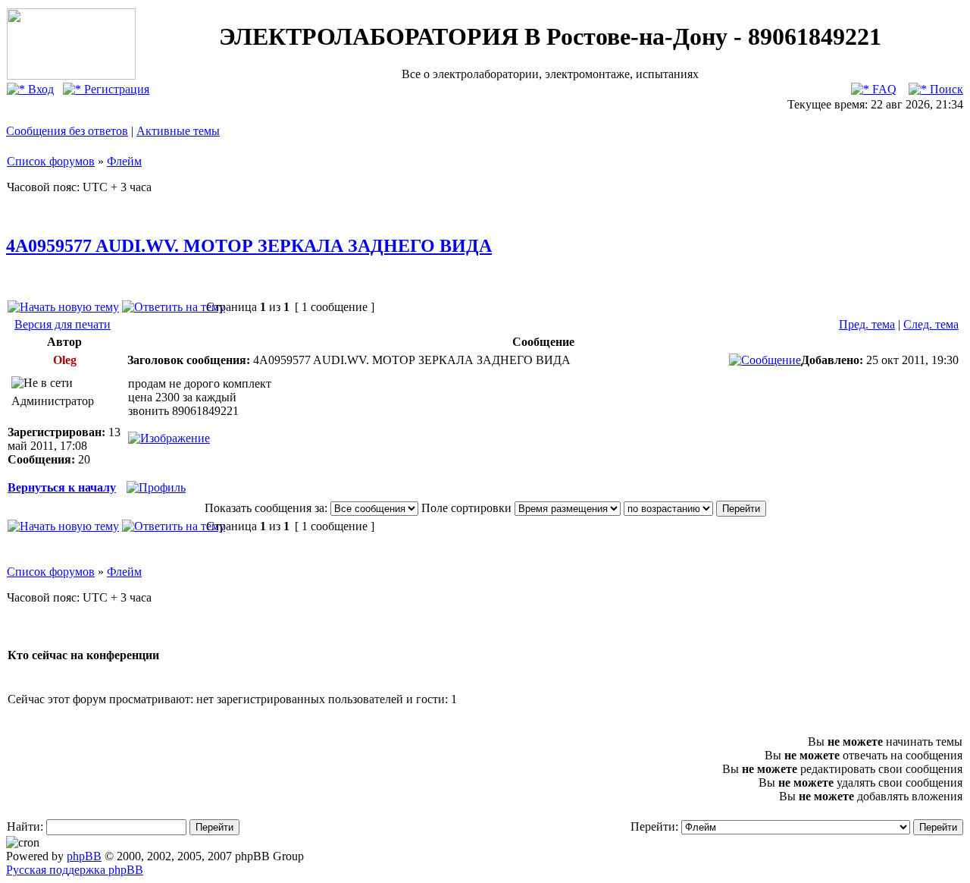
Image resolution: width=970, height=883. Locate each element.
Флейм (124, 161)
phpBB (84, 856)
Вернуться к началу (62, 487)
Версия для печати (62, 324)
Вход (39, 89)
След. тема (931, 324)
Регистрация (115, 89)
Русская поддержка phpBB (74, 869)
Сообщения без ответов (67, 130)
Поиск (945, 89)
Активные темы (178, 130)
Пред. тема (867, 324)
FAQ (882, 89)
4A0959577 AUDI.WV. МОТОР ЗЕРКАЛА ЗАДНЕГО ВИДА (249, 246)
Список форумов (51, 161)
